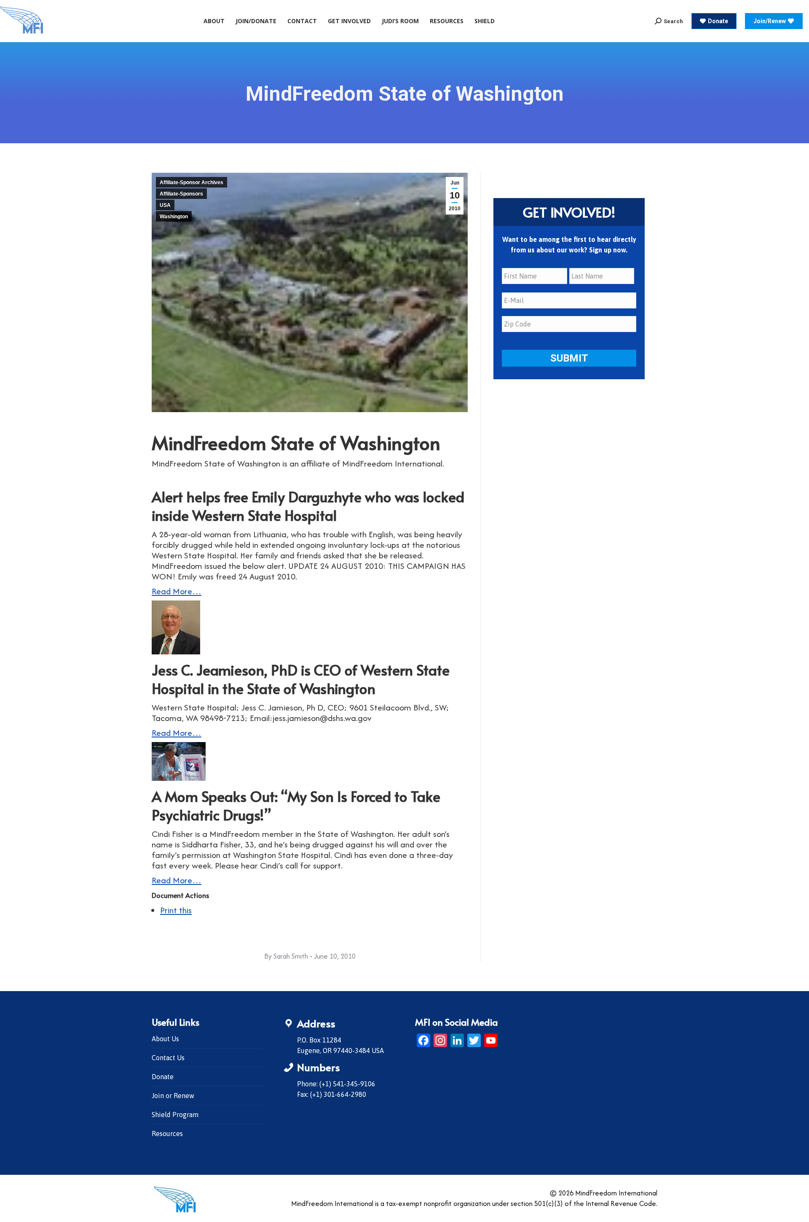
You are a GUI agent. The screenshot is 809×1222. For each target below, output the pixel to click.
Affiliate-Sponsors (181, 194)
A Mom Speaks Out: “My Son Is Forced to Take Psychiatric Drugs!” (296, 805)
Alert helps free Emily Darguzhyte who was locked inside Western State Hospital (308, 506)
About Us (165, 1038)
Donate (163, 1076)
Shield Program (175, 1114)
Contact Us (168, 1057)
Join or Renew (173, 1095)
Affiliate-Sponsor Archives (191, 182)
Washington (174, 217)
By (286, 956)
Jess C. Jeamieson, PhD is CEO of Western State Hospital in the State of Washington (301, 679)
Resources (167, 1133)
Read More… (176, 591)
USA (165, 205)
